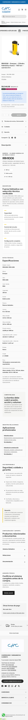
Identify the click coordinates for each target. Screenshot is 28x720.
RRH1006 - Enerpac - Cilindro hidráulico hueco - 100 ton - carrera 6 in (13, 23)
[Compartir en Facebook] (12, 137)
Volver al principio (14, 633)
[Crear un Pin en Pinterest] (15, 137)
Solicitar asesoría (8, 592)
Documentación (8, 561)
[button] (22, 9)
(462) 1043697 (11, 668)
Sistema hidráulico (9, 549)
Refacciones (7, 555)
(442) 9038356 (12, 670)
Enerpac (3, 74)
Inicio (2, 21)
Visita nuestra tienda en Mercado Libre (13, 613)
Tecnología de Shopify (8, 716)
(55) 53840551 (13, 666)
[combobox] (14, 16)
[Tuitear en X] (9, 137)
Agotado (19, 115)
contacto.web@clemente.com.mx (12, 681)
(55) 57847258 (9, 665)
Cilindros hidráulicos (6, 77)
